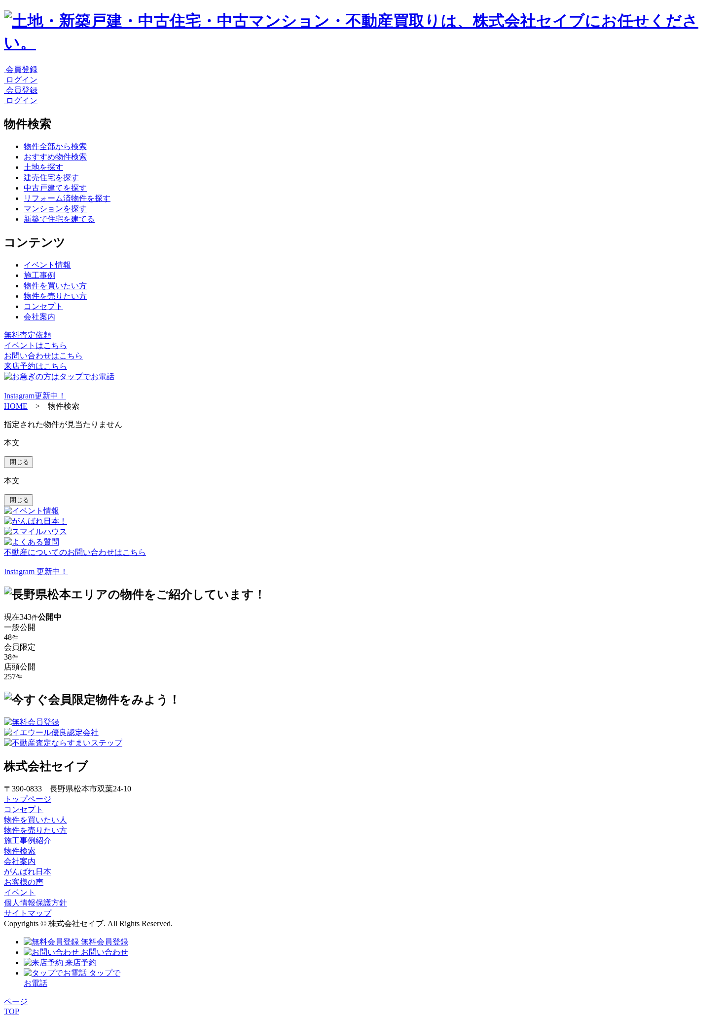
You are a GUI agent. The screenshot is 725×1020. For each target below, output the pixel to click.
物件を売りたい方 (55, 296)
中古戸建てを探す (55, 188)
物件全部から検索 (55, 146)
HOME (16, 406)
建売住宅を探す (51, 177)
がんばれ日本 (27, 871)
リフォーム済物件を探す (67, 198)
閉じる (18, 462)
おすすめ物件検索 (55, 157)
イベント (20, 892)
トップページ (27, 799)
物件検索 (20, 851)
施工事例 (39, 275)
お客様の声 (23, 882)
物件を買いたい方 (55, 285)
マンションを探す (55, 208)
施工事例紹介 (27, 840)
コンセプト (43, 306)
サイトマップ (27, 913)
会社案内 (39, 317)
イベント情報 (47, 265)
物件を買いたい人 (35, 820)
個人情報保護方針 (35, 903)
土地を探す (43, 167)
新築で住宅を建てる (59, 219)
